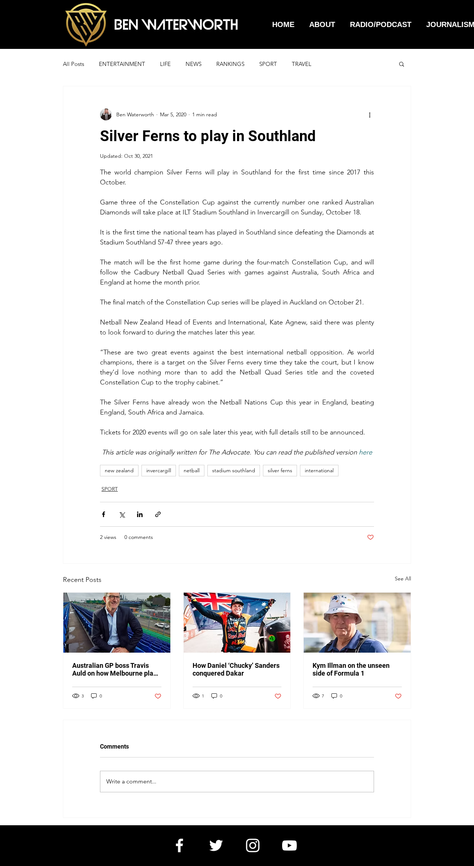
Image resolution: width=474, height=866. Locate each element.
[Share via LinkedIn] (139, 514)
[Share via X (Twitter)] (121, 514)
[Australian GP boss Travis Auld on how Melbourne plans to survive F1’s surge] (116, 623)
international (319, 470)
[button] (401, 64)
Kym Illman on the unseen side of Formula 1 (351, 669)
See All (403, 578)
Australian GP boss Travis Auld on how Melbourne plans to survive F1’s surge (116, 669)
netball (192, 470)
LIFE (165, 63)
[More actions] (369, 114)
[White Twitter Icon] (216, 845)
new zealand (119, 470)
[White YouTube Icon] (289, 845)
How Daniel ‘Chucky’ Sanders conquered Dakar (236, 669)
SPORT (268, 63)
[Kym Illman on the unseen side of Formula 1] (357, 623)
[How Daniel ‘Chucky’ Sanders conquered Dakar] (237, 623)
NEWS (193, 63)
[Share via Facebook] (103, 514)
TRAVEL (301, 63)
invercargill (158, 470)
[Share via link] (157, 514)
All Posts (73, 63)
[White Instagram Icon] (253, 845)
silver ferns (280, 470)
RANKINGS (230, 63)
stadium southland (233, 470)
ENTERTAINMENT (122, 63)
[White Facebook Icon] (179, 845)
